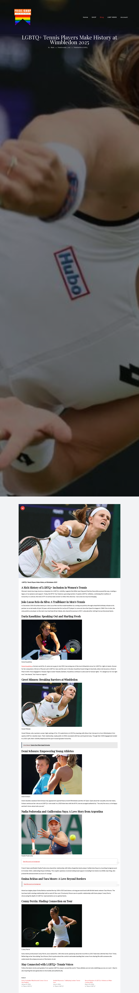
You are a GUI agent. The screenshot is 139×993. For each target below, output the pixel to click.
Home (85, 17)
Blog (102, 17)
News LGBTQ (83, 47)
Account (124, 17)
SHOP (94, 17)
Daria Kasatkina (26, 666)
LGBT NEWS (112, 17)
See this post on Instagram (31, 861)
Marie (52, 47)
